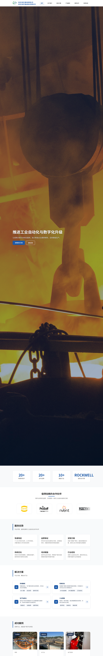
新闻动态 (86, 3)
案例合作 (77, 3)
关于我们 (50, 3)
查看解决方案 (19, 243)
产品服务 (68, 3)
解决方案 (59, 3)
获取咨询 (30, 243)
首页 (42, 3)
